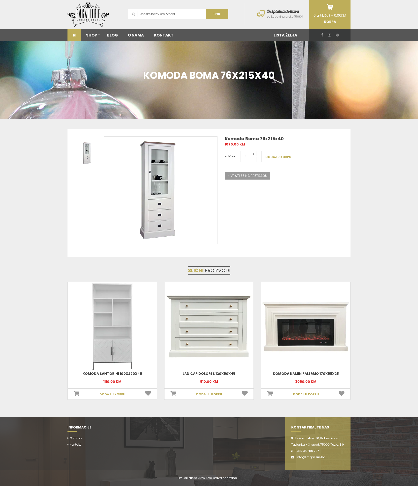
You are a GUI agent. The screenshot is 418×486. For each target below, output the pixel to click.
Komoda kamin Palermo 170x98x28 (209, 373)
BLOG (112, 35)
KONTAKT (163, 35)
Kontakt (75, 444)
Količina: (231, 156)
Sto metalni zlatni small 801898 (305, 373)
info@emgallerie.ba (311, 457)
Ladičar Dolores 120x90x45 (112, 373)
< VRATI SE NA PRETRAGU (247, 175)
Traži (217, 14)
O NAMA (136, 35)
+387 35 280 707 (307, 451)
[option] (160, 190)
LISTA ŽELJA (285, 35)
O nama (76, 438)
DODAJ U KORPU (278, 157)
